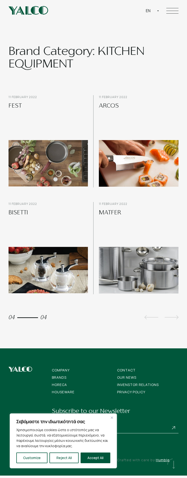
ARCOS (109, 106)
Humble (163, 460)
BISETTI (18, 213)
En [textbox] (148, 10)
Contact (126, 370)
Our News (126, 377)
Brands (59, 377)
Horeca (59, 384)
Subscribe (173, 428)
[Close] (112, 417)
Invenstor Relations (138, 384)
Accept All (95, 457)
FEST (15, 106)
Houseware (63, 392)
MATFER (110, 213)
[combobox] (152, 10)
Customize (32, 457)
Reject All (64, 457)
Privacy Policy (131, 392)
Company (61, 370)
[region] (63, 440)
